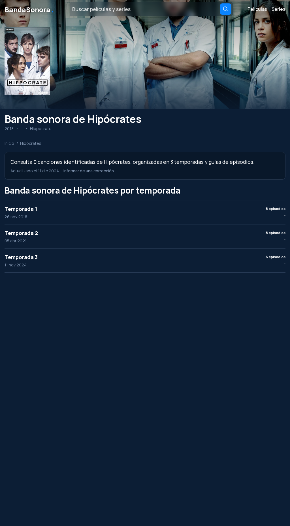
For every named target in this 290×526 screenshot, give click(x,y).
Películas (257, 9)
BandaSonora (30, 9)
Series (278, 9)
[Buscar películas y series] (225, 9)
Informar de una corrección (88, 170)
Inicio (9, 143)
